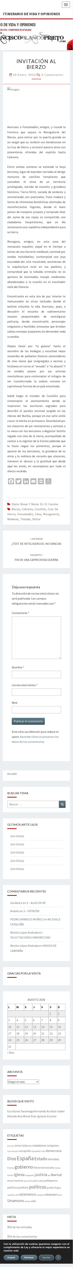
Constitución (12, 1151)
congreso (53, 1145)
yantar (36, 519)
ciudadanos (39, 1145)
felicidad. (53, 1159)
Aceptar (11, 1257)
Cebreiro (27, 509)
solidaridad (50, 1194)
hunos (10, 1175)
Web (14, 702)
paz (36, 1180)
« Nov (10, 1052)
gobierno (24, 1167)
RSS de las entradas (19, 1227)
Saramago (27, 1111)
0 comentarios (52, 74)
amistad (10, 1146)
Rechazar (29, 1257)
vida (33, 1201)
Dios (11, 1158)
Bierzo (16, 509)
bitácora (27, 1145)
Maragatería (51, 514)
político (23, 1187)
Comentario (20, 613)
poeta (41, 1180)
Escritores (13, 1111)
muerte (19, 1180)
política (12, 1187)
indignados (29, 1175)
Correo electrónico (25, 685)
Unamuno (15, 1200)
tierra (59, 1195)
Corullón (40, 509)
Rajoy (58, 1187)
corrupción (24, 1151)
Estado (40, 1158)
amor (18, 1145)
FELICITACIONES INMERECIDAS (30, 937)
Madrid (10, 1180)
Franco (10, 1167)
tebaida (25, 519)
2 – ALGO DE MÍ (36, 903)
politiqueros (51, 1180)
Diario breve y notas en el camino (35, 504)
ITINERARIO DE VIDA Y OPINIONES (31, 13)
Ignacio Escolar (47, 1116)
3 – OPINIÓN (31, 911)
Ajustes (46, 1257)
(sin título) (17, 836)
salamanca (27, 1194)
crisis (43, 1151)
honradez (49, 1167)
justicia (41, 1174)
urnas (27, 1201)
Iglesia (19, 1174)
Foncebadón (25, 514)
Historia (39, 1167)
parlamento (28, 1181)
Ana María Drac (27, 1116)
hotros (57, 1168)
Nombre (18, 667)
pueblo (50, 1187)
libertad (56, 1175)
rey (17, 1195)
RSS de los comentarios (22, 1236)
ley (49, 1175)
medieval (12, 519)
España (25, 1158)
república (11, 1195)
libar (38, 514)
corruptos (36, 1151)
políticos (37, 1187)
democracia (53, 1151)
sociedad (40, 1195)
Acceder (12, 774)
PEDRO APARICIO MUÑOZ (26, 919)
